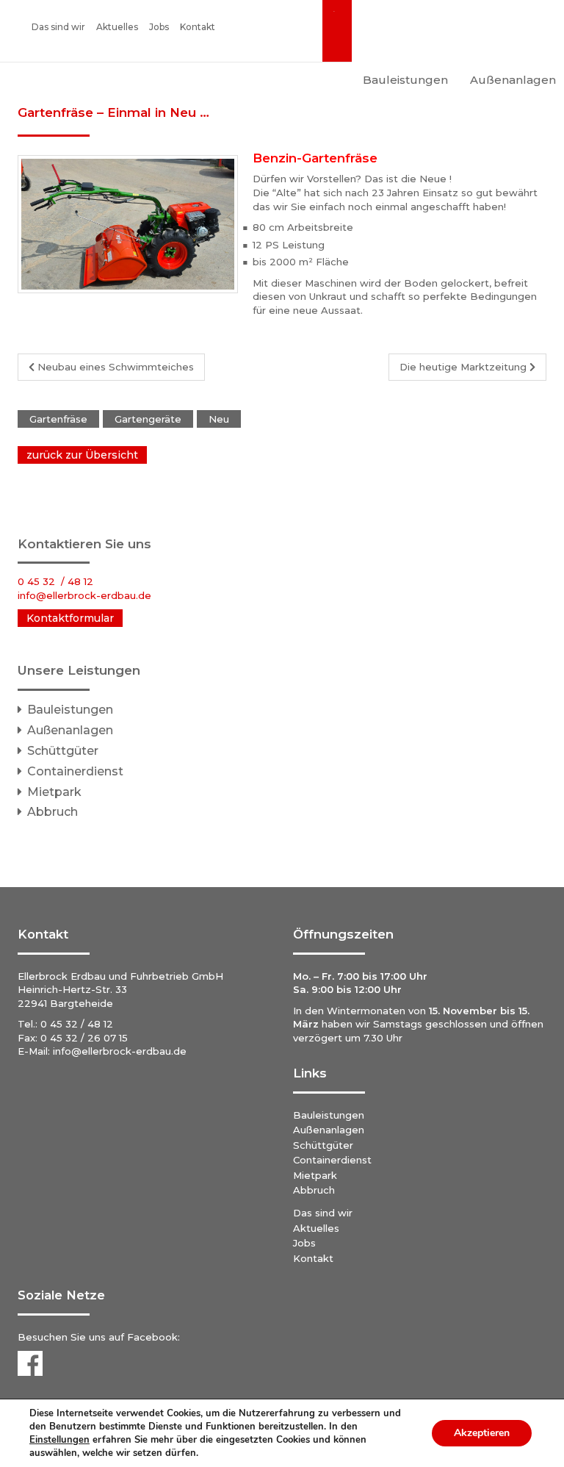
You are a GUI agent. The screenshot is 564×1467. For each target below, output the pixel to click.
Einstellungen (59, 1439)
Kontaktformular (70, 618)
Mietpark (54, 792)
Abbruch (52, 812)
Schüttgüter (62, 751)
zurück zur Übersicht (82, 455)
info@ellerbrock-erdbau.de (120, 1051)
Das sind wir (58, 26)
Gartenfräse (58, 419)
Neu (219, 419)
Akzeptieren (482, 1433)
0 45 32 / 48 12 (55, 581)
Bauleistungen (405, 80)
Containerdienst (75, 771)
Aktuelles (117, 26)
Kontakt (197, 26)
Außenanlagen (70, 730)
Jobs (159, 26)
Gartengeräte (148, 419)
